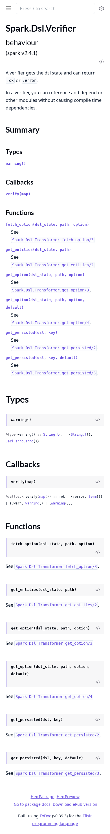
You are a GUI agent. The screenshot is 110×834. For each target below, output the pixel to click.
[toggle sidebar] (7, 8)
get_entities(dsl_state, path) (38, 249)
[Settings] (101, 8)
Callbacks (19, 182)
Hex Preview (68, 796)
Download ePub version (75, 804)
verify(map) (18, 194)
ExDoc (45, 815)
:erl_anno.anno (19, 441)
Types (14, 151)
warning (32, 503)
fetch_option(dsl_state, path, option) (47, 224)
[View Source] (97, 420)
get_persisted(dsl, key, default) (42, 357)
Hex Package (42, 796)
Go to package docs (32, 804)
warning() (16, 163)
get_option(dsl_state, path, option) (45, 275)
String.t (51, 434)
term (92, 497)
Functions (20, 212)
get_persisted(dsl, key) (32, 332)
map (42, 497)
